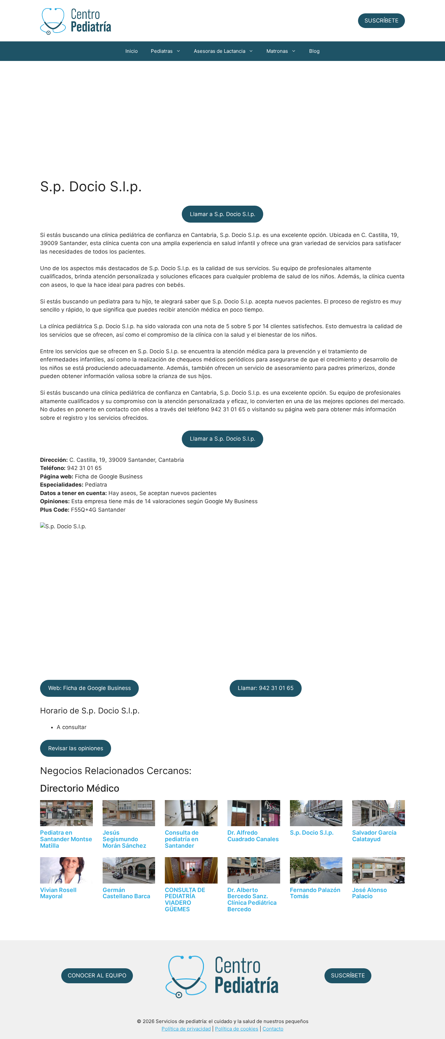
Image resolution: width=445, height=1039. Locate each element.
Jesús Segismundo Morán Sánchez (124, 839)
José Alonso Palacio (369, 893)
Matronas (277, 51)
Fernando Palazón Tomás (315, 893)
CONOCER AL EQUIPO (97, 975)
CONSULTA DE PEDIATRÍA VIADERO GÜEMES (185, 899)
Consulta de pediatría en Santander (182, 839)
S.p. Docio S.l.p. (312, 832)
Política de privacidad (186, 1029)
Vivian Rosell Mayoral (58, 893)
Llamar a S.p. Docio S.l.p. (222, 214)
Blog (314, 51)
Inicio (131, 51)
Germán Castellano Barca (126, 893)
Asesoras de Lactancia (219, 51)
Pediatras (162, 51)
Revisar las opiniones (75, 748)
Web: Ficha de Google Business (89, 688)
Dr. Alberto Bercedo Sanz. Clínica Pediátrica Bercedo (252, 899)
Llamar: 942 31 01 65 (266, 688)
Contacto (273, 1029)
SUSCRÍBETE (381, 20)
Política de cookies (236, 1029)
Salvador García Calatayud (374, 835)
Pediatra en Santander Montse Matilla (66, 839)
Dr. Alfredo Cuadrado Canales (253, 835)
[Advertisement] (222, 109)
